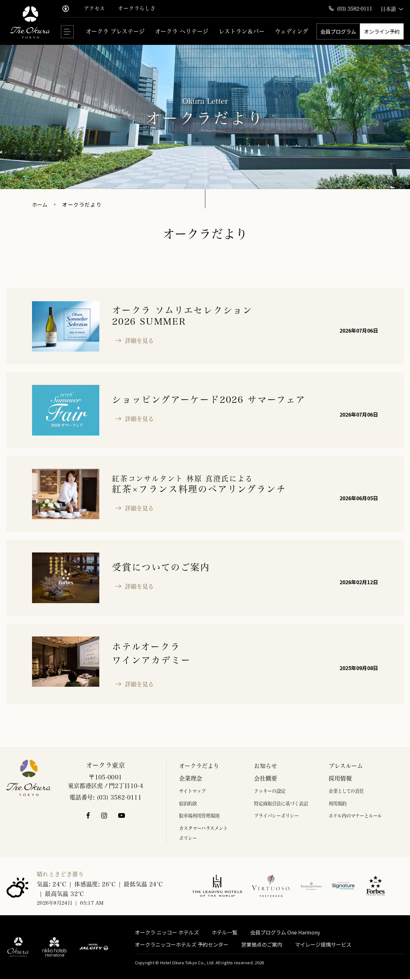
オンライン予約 (382, 31)
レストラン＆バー (242, 31)
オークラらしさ (137, 8)
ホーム (39, 204)
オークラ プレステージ (115, 31)
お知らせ (265, 766)
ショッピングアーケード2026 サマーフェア (209, 399)
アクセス (94, 8)
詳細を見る (137, 341)
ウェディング (291, 31)
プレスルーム (346, 766)
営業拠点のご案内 (261, 945)
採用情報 (340, 778)
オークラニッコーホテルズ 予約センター (181, 945)
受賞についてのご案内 (161, 567)
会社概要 (265, 778)
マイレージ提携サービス (323, 945)
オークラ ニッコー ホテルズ (167, 932)
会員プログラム (338, 31)
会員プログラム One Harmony (285, 932)
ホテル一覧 (224, 932)
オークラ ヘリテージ (182, 31)
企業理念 (190, 778)
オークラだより (199, 766)
